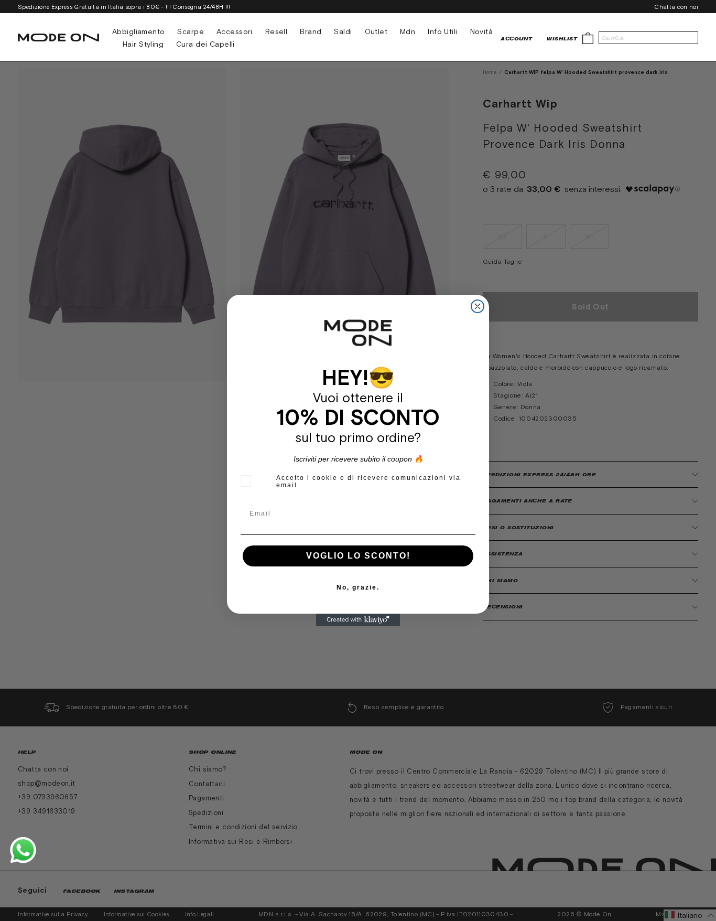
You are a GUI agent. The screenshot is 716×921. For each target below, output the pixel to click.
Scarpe (190, 31)
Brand (310, 31)
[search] (648, 37)
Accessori (234, 31)
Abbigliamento (138, 31)
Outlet (376, 31)
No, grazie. (358, 587)
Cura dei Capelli (205, 44)
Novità (481, 31)
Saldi (343, 31)
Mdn (407, 31)
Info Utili (442, 31)
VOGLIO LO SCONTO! (358, 555)
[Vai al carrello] (587, 37)
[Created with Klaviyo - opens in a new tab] (358, 620)
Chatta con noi (676, 7)
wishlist (562, 38)
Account (516, 38)
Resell (276, 31)
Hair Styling (143, 44)
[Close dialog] (477, 306)
